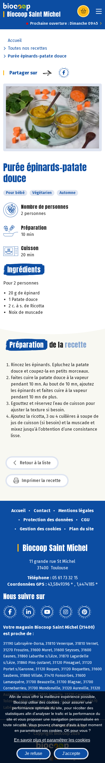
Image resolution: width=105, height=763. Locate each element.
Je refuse (33, 753)
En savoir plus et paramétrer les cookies (52, 740)
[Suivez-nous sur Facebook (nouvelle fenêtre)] (10, 612)
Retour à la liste (35, 462)
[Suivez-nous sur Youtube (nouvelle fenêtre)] (47, 612)
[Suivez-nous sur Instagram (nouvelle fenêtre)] (65, 612)
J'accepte (71, 753)
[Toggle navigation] (99, 13)
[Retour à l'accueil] (16, 7)
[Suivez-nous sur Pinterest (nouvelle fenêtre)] (84, 612)
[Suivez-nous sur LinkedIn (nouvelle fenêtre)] (28, 612)
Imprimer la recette (41, 480)
